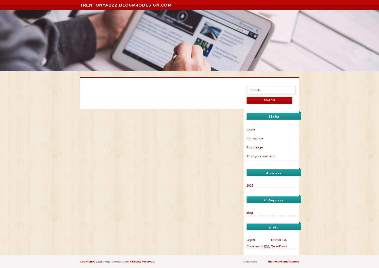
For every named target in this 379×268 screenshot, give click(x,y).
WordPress (279, 246)
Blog (250, 212)
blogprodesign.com (116, 261)
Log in (251, 129)
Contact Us (250, 261)
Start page (255, 147)
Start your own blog (261, 156)
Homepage (255, 138)
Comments (258, 246)
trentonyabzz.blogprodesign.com (126, 5)
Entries (279, 240)
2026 (250, 185)
